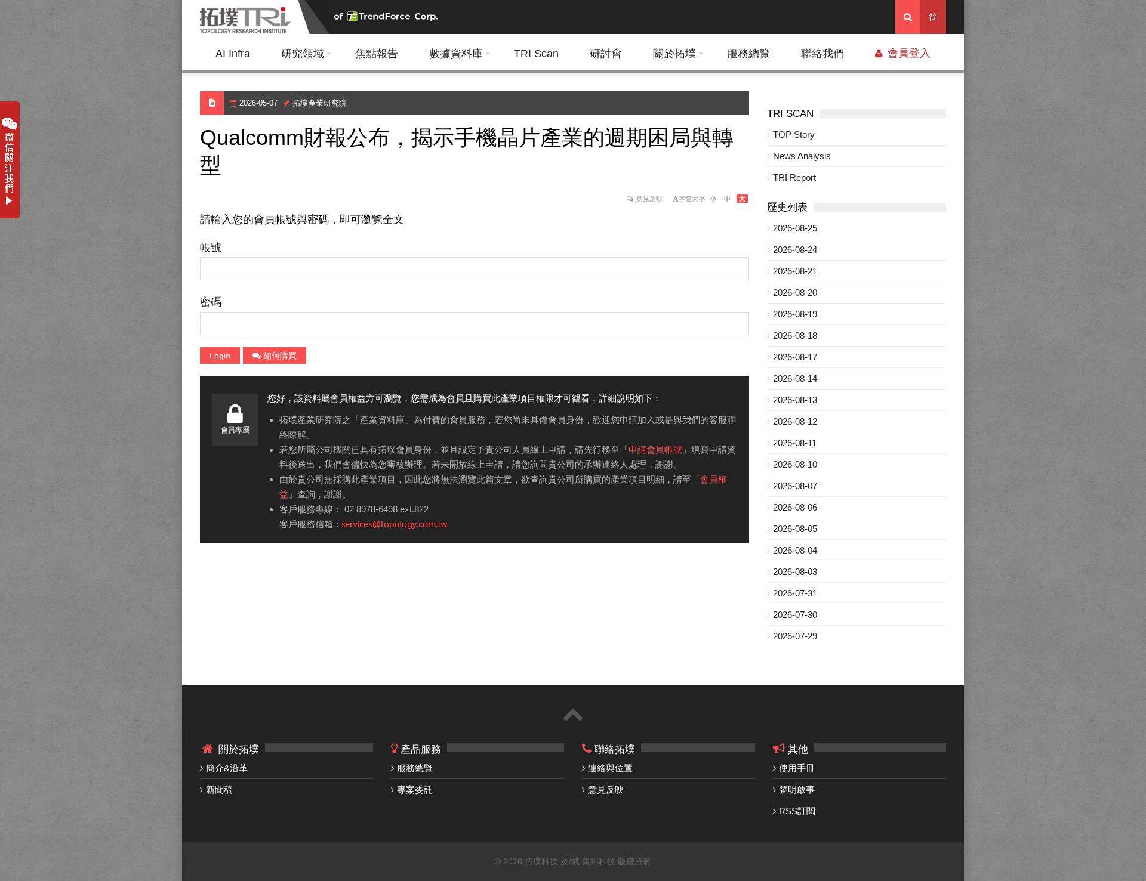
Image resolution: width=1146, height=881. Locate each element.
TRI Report (794, 177)
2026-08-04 (795, 550)
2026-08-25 (795, 228)
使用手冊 (797, 768)
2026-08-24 (795, 250)
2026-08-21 (795, 271)
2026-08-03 (795, 572)
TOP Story (794, 134)
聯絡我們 (822, 54)
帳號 (210, 248)
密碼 (210, 302)
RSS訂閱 (797, 811)
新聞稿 (219, 789)
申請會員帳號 (655, 449)
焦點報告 (376, 54)
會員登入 (908, 53)
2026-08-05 (795, 529)
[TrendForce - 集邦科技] (387, 17)
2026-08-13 (795, 400)
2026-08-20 (795, 293)
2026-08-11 (795, 443)
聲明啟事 (797, 789)
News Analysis (802, 156)
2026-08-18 (795, 335)
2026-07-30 (795, 615)
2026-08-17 (795, 357)
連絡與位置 (610, 768)
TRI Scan (536, 54)
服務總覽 (748, 54)
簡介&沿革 (227, 768)
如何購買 (279, 355)
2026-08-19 (795, 314)
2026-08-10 (795, 464)
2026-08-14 (795, 378)
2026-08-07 (795, 486)
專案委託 (415, 789)
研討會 (606, 54)
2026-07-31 (795, 593)
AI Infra (232, 54)
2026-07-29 (795, 636)
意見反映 (649, 198)
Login (220, 355)
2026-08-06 (795, 507)
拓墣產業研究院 (319, 102)
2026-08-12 (795, 421)
